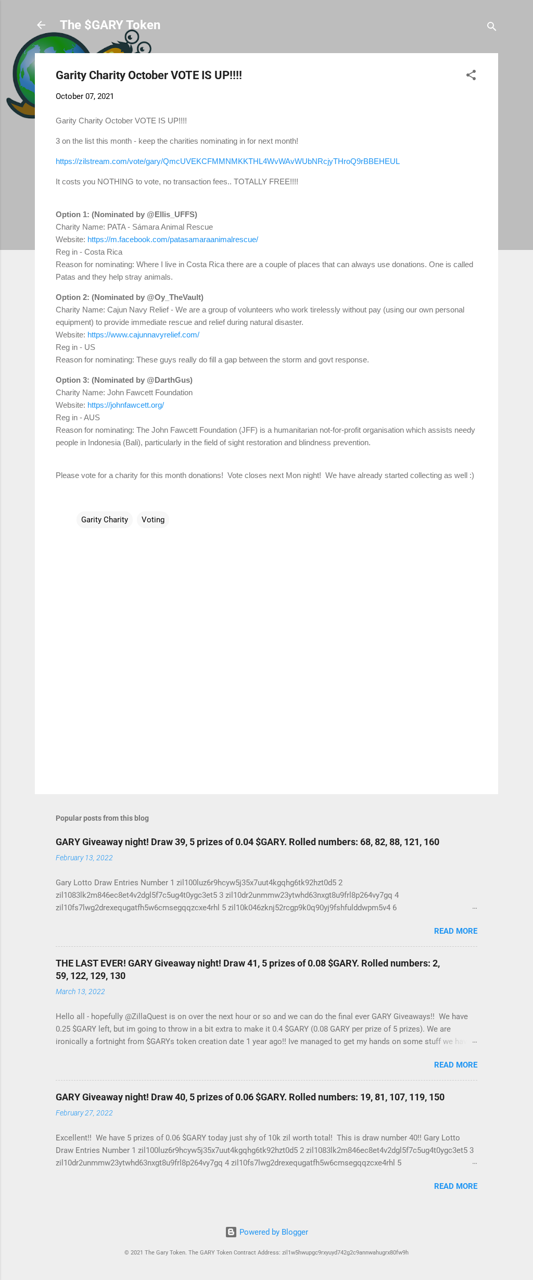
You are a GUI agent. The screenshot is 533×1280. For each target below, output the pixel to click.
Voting (153, 519)
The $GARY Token (110, 25)
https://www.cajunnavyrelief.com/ (143, 334)
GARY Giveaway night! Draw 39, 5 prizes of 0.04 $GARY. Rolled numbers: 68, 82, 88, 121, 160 (247, 841)
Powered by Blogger (272, 1232)
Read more (455, 931)
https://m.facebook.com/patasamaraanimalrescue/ (172, 239)
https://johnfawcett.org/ (125, 404)
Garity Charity (104, 519)
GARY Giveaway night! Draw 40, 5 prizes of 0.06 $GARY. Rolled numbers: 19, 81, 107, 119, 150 (250, 1096)
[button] (471, 77)
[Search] (492, 28)
